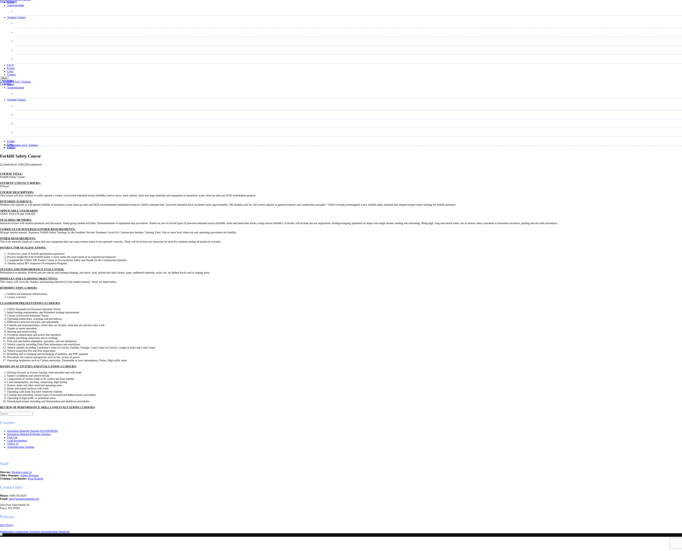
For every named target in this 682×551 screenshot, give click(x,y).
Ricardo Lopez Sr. (22, 472)
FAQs (10, 64)
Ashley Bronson (29, 475)
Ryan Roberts (35, 478)
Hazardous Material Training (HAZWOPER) (43, 32)
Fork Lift (23, 23)
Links (10, 71)
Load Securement (27, 50)
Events (11, 68)
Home (10, 2)
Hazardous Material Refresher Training (39, 41)
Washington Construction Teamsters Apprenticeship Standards (35, 531)
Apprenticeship (15, 5)
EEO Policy (6, 525)
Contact (11, 74)
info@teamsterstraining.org (24, 498)
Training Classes (16, 17)
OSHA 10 (23, 58)
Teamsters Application (30, 11)
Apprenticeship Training (20, 446)
